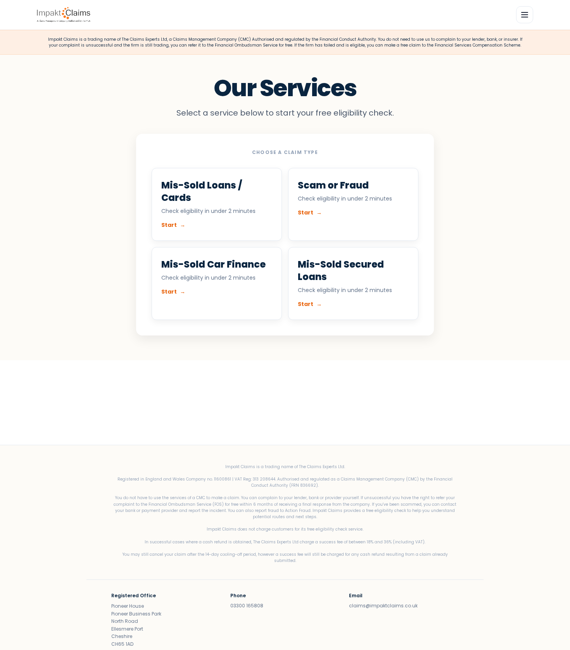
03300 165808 (246, 605)
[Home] (63, 14)
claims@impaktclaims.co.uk (383, 605)
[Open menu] (524, 14)
